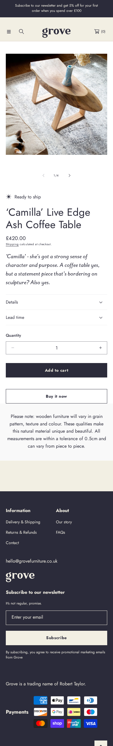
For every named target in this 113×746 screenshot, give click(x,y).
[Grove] (56, 33)
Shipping (12, 244)
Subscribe (56, 638)
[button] (8, 31)
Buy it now (56, 396)
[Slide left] (43, 175)
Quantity (13, 335)
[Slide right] (69, 175)
